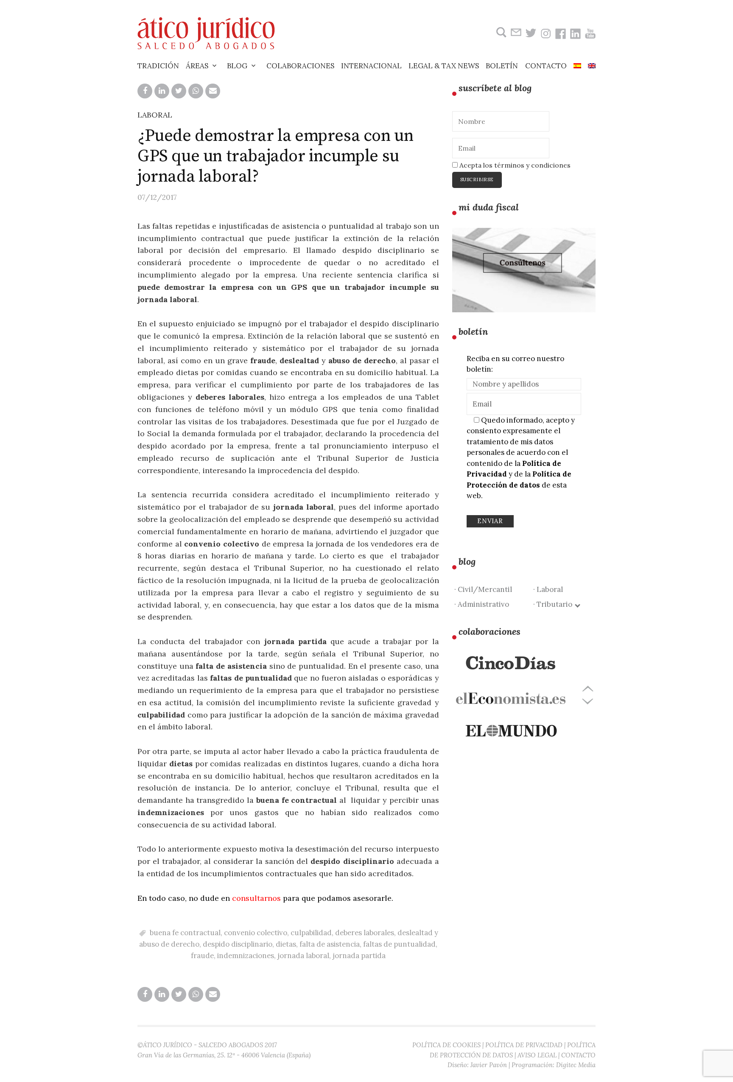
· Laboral (548, 589)
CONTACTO (578, 1055)
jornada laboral (303, 955)
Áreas (197, 66)
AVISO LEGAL (537, 1055)
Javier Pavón (488, 1065)
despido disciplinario (237, 944)
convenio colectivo (255, 932)
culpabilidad (311, 932)
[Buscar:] (500, 32)
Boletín (502, 66)
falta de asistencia (329, 944)
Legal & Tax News (443, 66)
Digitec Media (576, 1065)
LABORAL (154, 115)
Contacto (546, 66)
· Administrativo (481, 604)
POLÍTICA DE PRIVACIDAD (523, 1045)
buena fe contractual (185, 932)
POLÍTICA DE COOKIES (446, 1045)
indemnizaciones (245, 955)
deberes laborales (364, 932)
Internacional (371, 66)
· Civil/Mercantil (483, 589)
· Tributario (554, 604)
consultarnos (256, 898)
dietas (286, 944)
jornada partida (359, 955)
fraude (202, 955)
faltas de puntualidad (399, 944)
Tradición (158, 66)
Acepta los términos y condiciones (514, 165)
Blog (237, 66)
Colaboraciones (300, 66)
